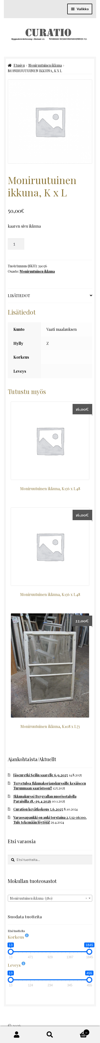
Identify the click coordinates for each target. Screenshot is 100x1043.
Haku (50, 1035)
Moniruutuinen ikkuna (45, 65)
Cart (77, 1030)
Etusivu (19, 65)
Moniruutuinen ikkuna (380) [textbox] (48, 898)
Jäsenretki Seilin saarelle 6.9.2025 (40, 775)
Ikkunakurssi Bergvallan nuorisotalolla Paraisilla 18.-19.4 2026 (44, 798)
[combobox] (50, 898)
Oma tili (16, 1035)
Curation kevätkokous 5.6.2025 (38, 809)
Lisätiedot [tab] (19, 295)
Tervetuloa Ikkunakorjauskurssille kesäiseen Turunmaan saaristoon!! (49, 785)
